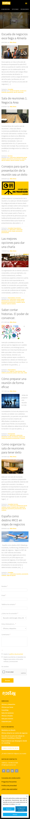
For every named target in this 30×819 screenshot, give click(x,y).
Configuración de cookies (21, 809)
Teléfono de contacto (9, 604)
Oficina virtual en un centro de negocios (15, 733)
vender (25, 372)
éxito (24, 371)
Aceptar (15, 814)
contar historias (18, 371)
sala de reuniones (6, 160)
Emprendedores (17, 228)
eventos (9, 231)
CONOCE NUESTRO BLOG (10, 748)
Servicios (10, 156)
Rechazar (8, 809)
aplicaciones (13, 229)
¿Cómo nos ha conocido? (10, 613)
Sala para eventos (7, 719)
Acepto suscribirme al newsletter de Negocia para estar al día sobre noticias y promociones (15, 659)
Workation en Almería (8, 730)
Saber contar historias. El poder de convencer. (15, 314)
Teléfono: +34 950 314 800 (10, 763)
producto (15, 372)
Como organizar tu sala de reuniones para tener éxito (13, 448)
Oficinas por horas (7, 707)
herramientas (15, 436)
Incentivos (18, 574)
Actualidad (10, 89)
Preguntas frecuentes (9, 782)
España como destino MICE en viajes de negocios (13, 520)
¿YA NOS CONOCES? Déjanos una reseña (14, 754)
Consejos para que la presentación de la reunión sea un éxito (15, 170)
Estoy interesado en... (9, 624)
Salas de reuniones (8, 713)
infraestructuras (5, 300)
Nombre (5, 586)
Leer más (17, 804)
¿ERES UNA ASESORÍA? (9, 789)
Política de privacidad (9, 785)
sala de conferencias (19, 92)
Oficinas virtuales (7, 716)
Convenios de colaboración (11, 778)
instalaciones (13, 300)
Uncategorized (11, 434)
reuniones (23, 159)
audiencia (12, 371)
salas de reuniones (14, 160)
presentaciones (17, 159)
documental (4, 231)
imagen (13, 231)
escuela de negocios (14, 90)
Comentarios (6, 634)
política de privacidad (16, 654)
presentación (10, 92)
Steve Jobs (20, 372)
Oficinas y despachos (8, 704)
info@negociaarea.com (9, 765)
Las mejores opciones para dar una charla (13, 243)
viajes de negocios (11, 575)
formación (4, 92)
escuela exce (23, 90)
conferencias (13, 157)
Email (4, 595)
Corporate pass (6, 721)
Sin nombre (5, 666)
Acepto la (13, 654)
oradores (4, 372)
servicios (22, 160)
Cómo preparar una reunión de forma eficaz (14, 383)
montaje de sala (20, 300)
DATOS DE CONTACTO (9, 759)
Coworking (5, 710)
